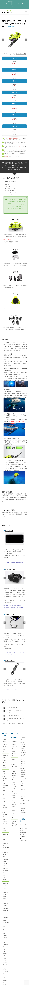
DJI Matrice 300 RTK (5, 778)
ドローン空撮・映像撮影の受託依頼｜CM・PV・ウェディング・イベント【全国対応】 (23, 777)
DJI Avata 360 (5, 756)
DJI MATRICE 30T (5, 785)
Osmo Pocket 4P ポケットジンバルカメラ (14, 814)
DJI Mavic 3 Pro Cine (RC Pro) (5, 862)
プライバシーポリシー (23, 791)
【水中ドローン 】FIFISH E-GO (5, 952)
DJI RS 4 (14, 741)
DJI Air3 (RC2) (5, 745)
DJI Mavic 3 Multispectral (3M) (5, 846)
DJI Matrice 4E (5, 807)
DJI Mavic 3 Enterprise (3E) (5, 837)
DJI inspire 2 (5, 766)
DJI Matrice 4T (5, 814)
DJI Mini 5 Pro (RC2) (5, 909)
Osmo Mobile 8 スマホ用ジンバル (14, 803)
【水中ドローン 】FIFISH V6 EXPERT (5, 980)
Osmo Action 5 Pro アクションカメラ (14, 775)
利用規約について (23, 804)
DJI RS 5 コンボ (14, 760)
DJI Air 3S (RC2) (5, 740)
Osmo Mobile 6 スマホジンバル (14, 785)
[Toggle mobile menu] (26, 11)
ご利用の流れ (23, 738)
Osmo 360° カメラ (14, 766)
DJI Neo (5, 914)
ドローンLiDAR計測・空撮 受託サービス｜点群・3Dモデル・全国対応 (23, 749)
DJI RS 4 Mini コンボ (14, 746)
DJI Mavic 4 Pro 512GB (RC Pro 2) (5, 896)
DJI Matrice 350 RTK (5, 792)
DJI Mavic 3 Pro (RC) (5, 854)
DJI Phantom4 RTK (5, 944)
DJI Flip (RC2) (5, 761)
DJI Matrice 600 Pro (5, 821)
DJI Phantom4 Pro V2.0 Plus (5, 936)
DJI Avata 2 (5, 750)
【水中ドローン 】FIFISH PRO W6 (5, 961)
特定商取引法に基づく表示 (23, 810)
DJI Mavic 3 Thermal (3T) (5, 870)
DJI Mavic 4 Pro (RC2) (5, 877)
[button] (3, 40)
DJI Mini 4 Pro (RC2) (5, 904)
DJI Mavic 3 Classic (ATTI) (5, 828)
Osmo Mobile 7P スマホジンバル (14, 794)
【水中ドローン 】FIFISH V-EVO (5, 970)
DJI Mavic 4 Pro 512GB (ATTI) (5, 886)
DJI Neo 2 (5, 917)
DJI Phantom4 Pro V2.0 (5, 928)
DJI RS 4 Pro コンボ (14, 753)
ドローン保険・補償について (23, 762)
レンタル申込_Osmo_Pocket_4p (14, 823)
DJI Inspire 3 (5, 772)
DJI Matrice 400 (5, 800)
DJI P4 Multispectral (5, 921)
